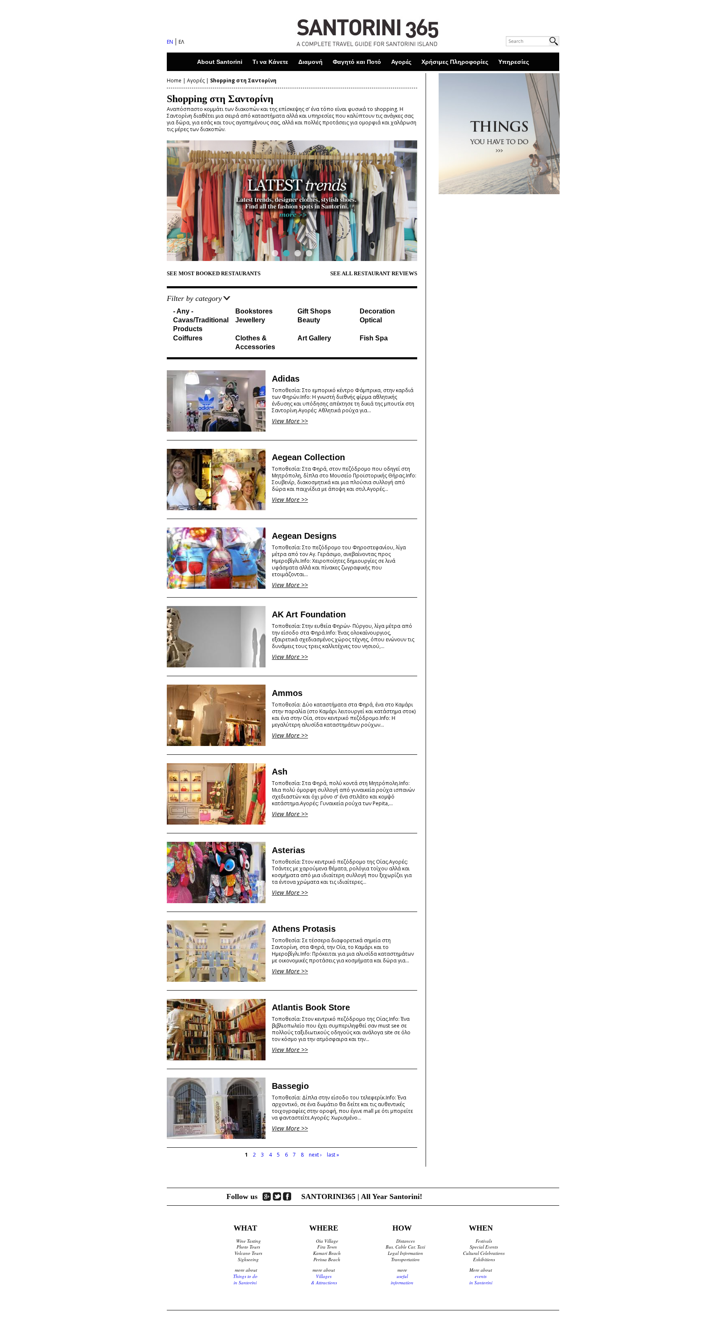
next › (315, 1154)
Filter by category (194, 298)
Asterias (288, 850)
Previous (152, 200)
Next (432, 200)
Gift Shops (314, 311)
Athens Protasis (304, 928)
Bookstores (254, 311)
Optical (371, 320)
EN (170, 41)
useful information (402, 1279)
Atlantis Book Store (311, 1007)
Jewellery (250, 320)
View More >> (290, 421)
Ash (279, 771)
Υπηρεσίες (513, 61)
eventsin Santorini (480, 1279)
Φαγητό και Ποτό (357, 61)
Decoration (377, 311)
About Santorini (219, 61)
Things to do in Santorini (245, 1279)
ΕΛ (181, 41)
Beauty (308, 320)
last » (333, 1154)
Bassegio (290, 1086)
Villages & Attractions (324, 1279)
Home (174, 80)
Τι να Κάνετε (270, 61)
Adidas (286, 378)
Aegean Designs (304, 535)
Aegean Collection (308, 457)
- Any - (183, 311)
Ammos (287, 693)
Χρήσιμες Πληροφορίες (454, 61)
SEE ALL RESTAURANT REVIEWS (373, 273)
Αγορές (401, 61)
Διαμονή (310, 61)
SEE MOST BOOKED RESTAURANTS (213, 273)
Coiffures (188, 338)
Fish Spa (374, 338)
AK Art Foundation (309, 614)
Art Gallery (314, 338)
